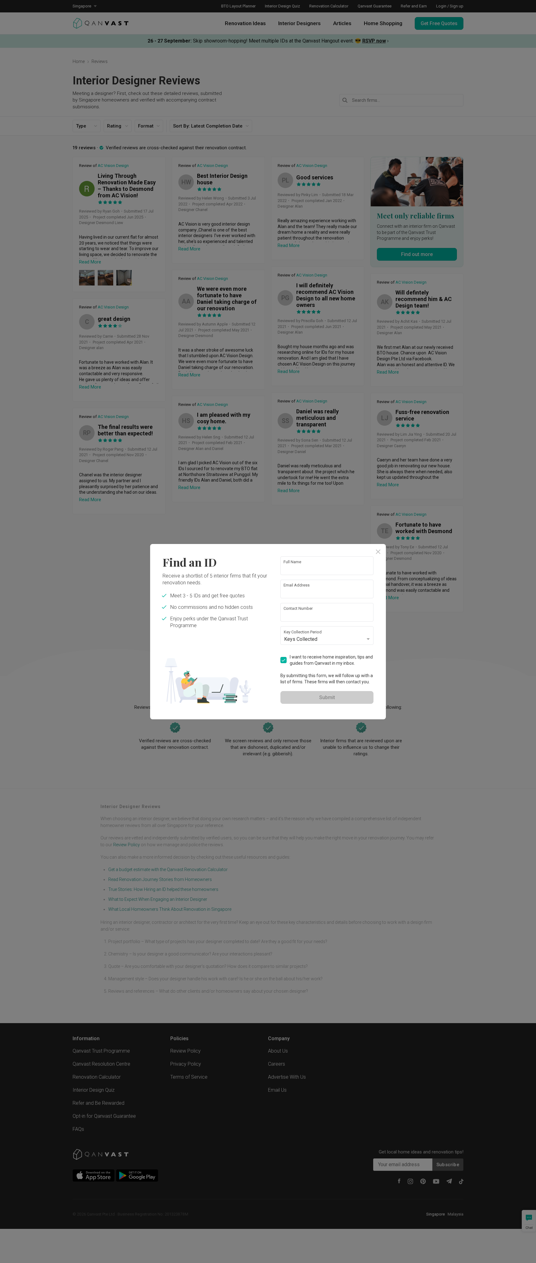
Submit (327, 697)
